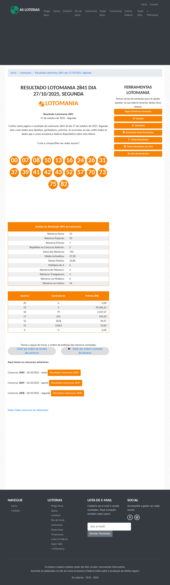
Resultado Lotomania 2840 (64, 372)
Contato (154, 4)
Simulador (139, 126)
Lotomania (91, 11)
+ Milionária (152, 13)
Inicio (144, 4)
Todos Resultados (140, 140)
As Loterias (29, 10)
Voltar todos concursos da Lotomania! (28, 410)
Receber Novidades (100, 533)
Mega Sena (47, 13)
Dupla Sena (103, 13)
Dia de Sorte (78, 13)
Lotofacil (67, 11)
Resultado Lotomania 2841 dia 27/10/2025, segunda (63, 73)
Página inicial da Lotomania (138, 112)
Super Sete (140, 13)
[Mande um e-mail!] (137, 517)
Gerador (139, 119)
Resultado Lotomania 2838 (67, 393)
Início (13, 73)
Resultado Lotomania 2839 (65, 383)
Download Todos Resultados (139, 133)
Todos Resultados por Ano (140, 147)
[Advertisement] (85, 41)
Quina (57, 11)
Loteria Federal (129, 13)
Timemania (116, 11)
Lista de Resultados (139, 154)
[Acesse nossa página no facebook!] (130, 517)
